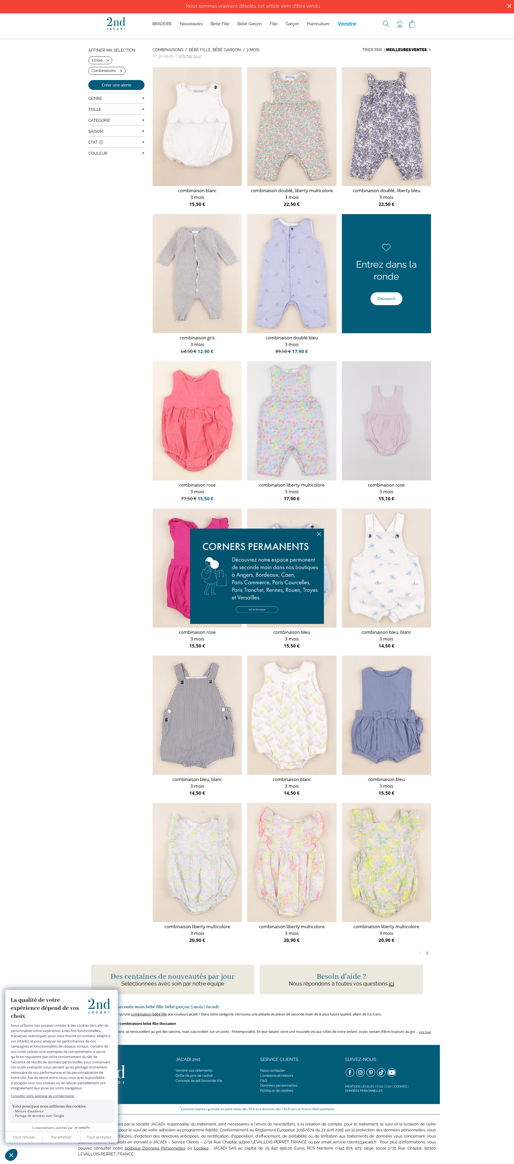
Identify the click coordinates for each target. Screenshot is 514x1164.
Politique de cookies (276, 1091)
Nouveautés (191, 23)
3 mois (252, 49)
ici (391, 983)
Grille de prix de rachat (194, 1076)
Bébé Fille (220, 23)
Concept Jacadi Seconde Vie (199, 1081)
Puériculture (318, 23)
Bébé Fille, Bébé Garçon (215, 49)
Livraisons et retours (276, 1076)
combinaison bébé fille (149, 1014)
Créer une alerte (116, 85)
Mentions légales (359, 1086)
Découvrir (386, 298)
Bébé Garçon (249, 23)
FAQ (263, 1081)
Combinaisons (168, 49)
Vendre (347, 24)
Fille (274, 23)
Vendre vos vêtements (194, 1070)
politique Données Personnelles (155, 1148)
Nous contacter (272, 1070)
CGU (380, 1086)
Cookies (400, 1086)
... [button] (423, 1032)
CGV (389, 1086)
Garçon (292, 23)
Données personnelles (278, 1085)
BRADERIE (162, 23)
